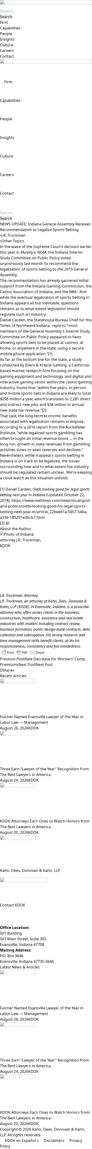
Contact (7, 56)
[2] (44, 410)
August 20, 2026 (14, 832)
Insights (7, 39)
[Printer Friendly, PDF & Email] (23, 652)
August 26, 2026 (14, 728)
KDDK (33, 728)
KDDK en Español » (22, 1140)
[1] (50, 353)
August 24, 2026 (14, 780)
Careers (7, 50)
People (6, 33)
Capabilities (10, 28)
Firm (4, 22)
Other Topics (12, 241)
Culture (6, 44)
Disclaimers (54, 1140)
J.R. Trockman (13, 235)
